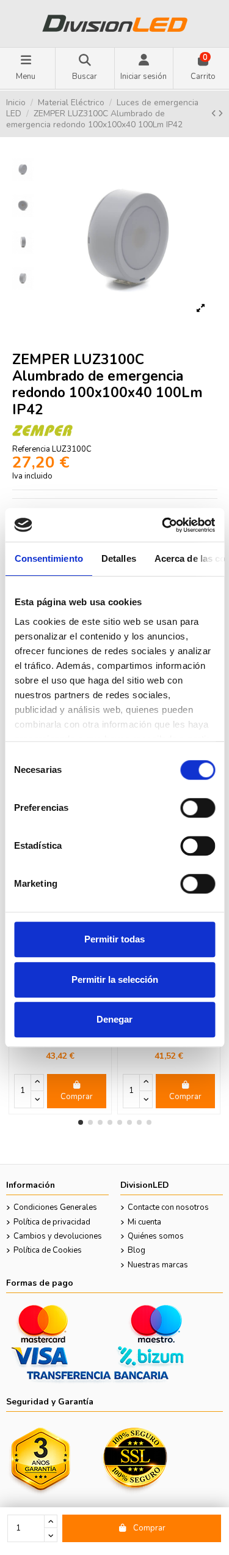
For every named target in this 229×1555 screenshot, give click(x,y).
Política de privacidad (51, 1222)
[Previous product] (214, 113)
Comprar (149, 1528)
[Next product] (220, 113)
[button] (80, 1122)
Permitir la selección (114, 979)
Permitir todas (114, 939)
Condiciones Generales (55, 1207)
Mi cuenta (144, 1222)
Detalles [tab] (118, 558)
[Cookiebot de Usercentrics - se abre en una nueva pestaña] (163, 525)
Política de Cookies (47, 1250)
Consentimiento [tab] (48, 558)
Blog (136, 1250)
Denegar (114, 1019)
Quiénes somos (156, 1236)
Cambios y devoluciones (57, 1236)
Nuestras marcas (158, 1264)
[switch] (197, 808)
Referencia (31, 449)
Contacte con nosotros (168, 1207)
